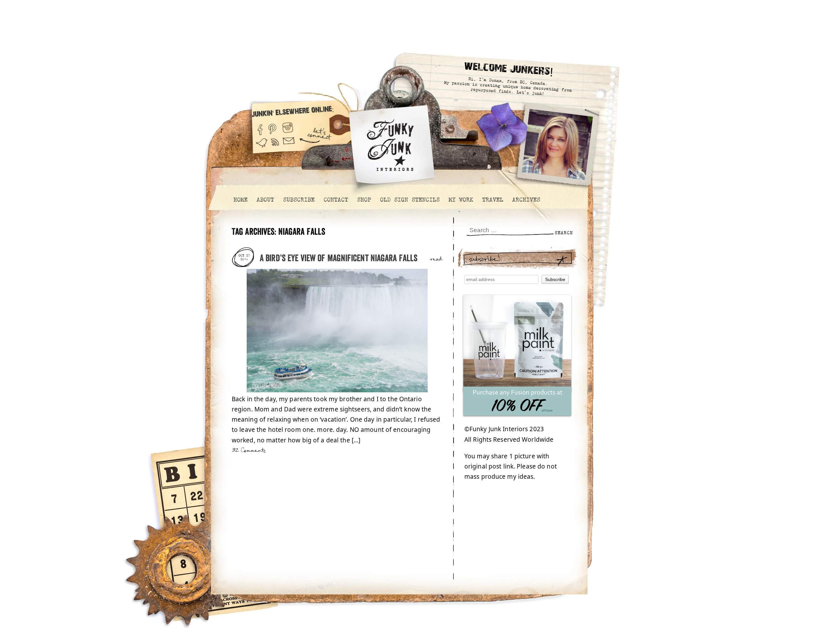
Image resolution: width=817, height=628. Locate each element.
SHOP (364, 199)
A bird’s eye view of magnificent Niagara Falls (338, 258)
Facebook (260, 127)
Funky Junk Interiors (390, 142)
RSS (275, 146)
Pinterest (272, 127)
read (436, 259)
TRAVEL (492, 199)
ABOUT (265, 199)
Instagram (287, 127)
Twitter (262, 146)
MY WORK (460, 199)
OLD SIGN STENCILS (409, 199)
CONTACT (335, 199)
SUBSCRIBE (298, 199)
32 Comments (249, 450)
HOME (240, 199)
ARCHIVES (526, 199)
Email (288, 146)
